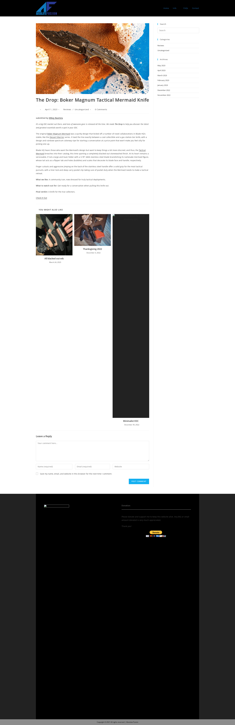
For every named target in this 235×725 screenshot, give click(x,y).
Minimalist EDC (131, 420)
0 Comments (101, 109)
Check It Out (41, 198)
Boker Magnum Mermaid (58, 133)
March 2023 (162, 75)
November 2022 (163, 95)
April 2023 (161, 70)
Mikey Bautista (56, 118)
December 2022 (163, 90)
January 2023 (162, 85)
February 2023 (163, 80)
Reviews (67, 109)
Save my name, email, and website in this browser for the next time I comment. (76, 473)
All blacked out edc (54, 258)
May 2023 (161, 65)
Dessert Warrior (57, 137)
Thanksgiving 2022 (92, 249)
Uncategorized (82, 109)
